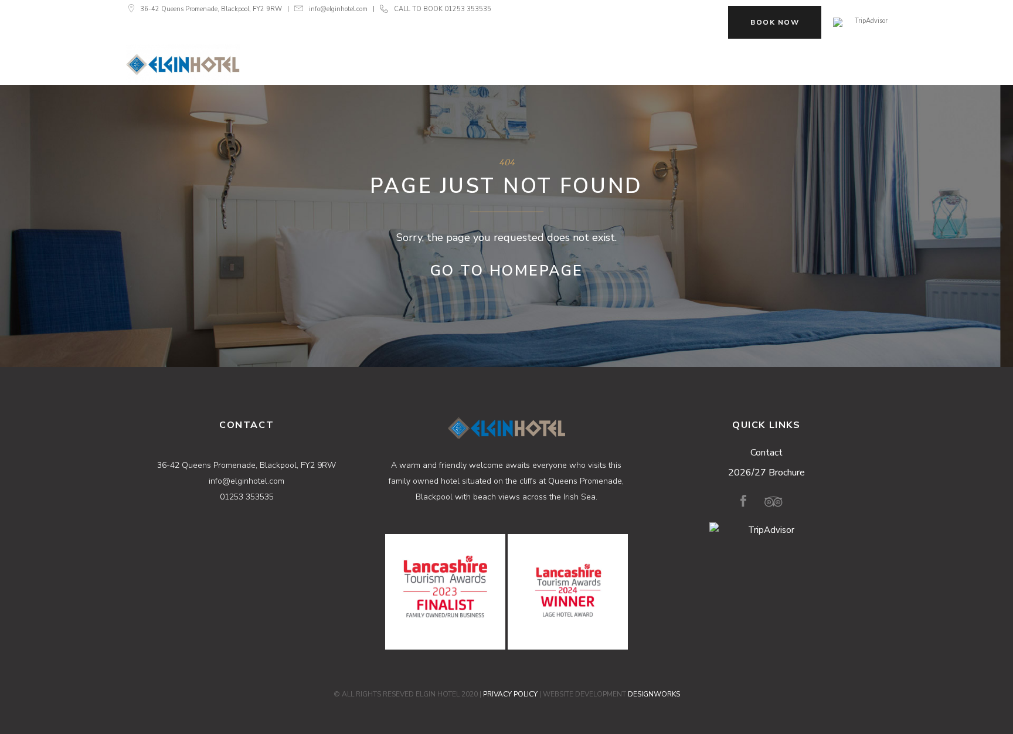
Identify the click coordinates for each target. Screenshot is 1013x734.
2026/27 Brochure (766, 472)
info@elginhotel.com (338, 9)
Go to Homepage (506, 271)
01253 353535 (467, 9)
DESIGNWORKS (654, 694)
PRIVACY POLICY (510, 694)
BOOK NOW (774, 22)
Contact (766, 452)
